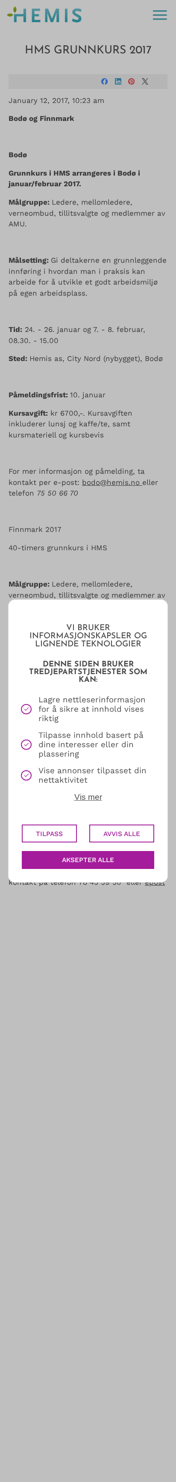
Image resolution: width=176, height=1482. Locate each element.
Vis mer (88, 796)
